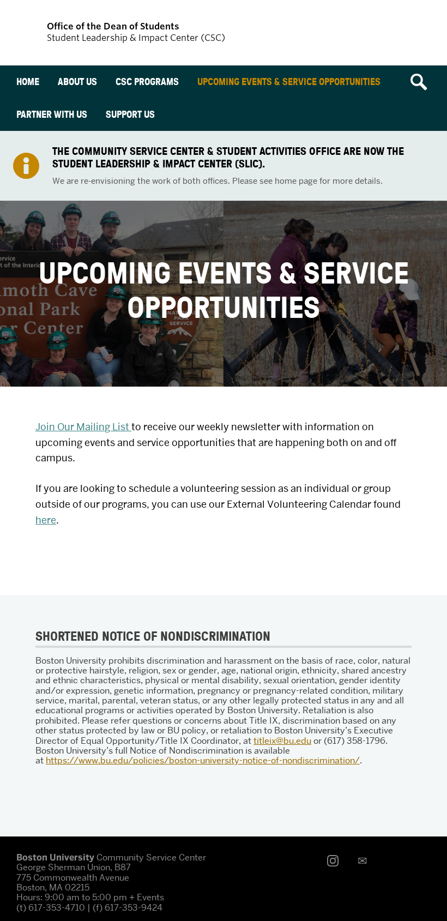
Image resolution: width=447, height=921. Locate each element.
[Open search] (422, 81)
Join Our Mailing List (83, 426)
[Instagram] (336, 860)
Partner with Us (51, 114)
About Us (77, 81)
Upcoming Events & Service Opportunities (288, 81)
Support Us (130, 114)
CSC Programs (147, 81)
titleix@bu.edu (282, 741)
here (45, 520)
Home (27, 81)
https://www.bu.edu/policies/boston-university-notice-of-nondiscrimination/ (203, 760)
